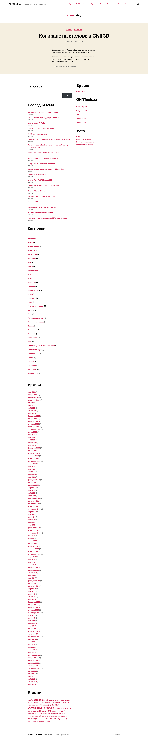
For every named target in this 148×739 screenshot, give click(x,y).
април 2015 (32, 623)
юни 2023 (31, 469)
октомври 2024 (34, 426)
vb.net (55, 705)
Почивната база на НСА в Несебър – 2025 (44, 152)
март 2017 (32, 578)
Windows (31, 286)
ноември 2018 (33, 570)
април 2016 (32, 596)
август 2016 (32, 588)
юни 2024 (31, 437)
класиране (55, 711)
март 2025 (32, 413)
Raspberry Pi (33, 270)
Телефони (32, 365)
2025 (51, 700)
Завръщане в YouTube (36, 123)
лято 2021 (32, 714)
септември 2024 (34, 429)
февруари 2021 (34, 527)
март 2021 (32, 525)
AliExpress (32, 238)
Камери (31, 326)
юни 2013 (31, 676)
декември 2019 (34, 546)
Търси (67, 95)
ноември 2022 (33, 485)
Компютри (32, 330)
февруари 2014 (34, 655)
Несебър (50, 707)
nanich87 (70, 42)
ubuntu (47, 705)
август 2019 (32, 557)
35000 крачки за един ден (37, 134)
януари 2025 (32, 418)
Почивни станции (35, 349)
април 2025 (32, 410)
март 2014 (32, 652)
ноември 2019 (33, 549)
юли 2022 (31, 490)
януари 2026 (32, 394)
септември (43, 719)
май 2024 (31, 440)
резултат (64, 716)
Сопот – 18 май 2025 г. (36, 191)
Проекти (93, 4)
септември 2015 (34, 612)
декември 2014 (34, 631)
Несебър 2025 (33, 202)
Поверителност (111, 4)
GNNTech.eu (80, 91)
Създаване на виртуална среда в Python (43, 185)
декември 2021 (34, 501)
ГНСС (78, 4)
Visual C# (31, 282)
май (47, 714)
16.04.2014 (80, 42)
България (35, 707)
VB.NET (31, 274)
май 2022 (31, 493)
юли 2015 (31, 615)
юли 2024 (31, 434)
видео (30, 711)
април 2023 (32, 474)
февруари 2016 (34, 602)
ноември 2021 (33, 503)
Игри (30, 314)
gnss (52, 702)
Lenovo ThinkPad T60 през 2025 (40, 180)
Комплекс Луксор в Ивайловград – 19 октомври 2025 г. (49, 139)
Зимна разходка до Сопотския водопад (43, 112)
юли (43, 721)
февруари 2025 (34, 416)
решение (33, 718)
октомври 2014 (34, 634)
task (33, 705)
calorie (30, 702)
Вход (78, 136)
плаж (62, 714)
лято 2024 (41, 713)
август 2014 (32, 639)
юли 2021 (31, 514)
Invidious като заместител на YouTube (42, 207)
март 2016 (32, 599)
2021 (31, 700)
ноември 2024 (33, 424)
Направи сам (33, 337)
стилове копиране (71, 67)
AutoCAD (69, 29)
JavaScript (32, 258)
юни (48, 721)
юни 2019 (31, 562)
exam (47, 702)
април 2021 (32, 522)
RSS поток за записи (84, 139)
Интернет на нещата (36, 322)
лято (62, 711)
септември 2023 (34, 461)
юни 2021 (31, 517)
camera (36, 702)
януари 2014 (32, 658)
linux (66, 702)
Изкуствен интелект (35, 318)
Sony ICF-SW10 (82, 110)
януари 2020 (32, 543)
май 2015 (31, 620)
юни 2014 (31, 644)
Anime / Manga (33, 246)
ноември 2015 (33, 610)
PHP (29, 262)
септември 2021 (34, 509)
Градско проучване (35, 306)
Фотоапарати (33, 373)
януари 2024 (32, 450)
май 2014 (31, 647)
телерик (54, 718)
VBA (29, 278)
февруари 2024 (34, 448)
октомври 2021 (34, 506)
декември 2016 (34, 586)
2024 (45, 700)
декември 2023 (34, 453)
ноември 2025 (33, 397)
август (68, 708)
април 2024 (32, 442)
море (54, 713)
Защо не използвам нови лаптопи (41, 212)
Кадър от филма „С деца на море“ (41, 128)
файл (64, 719)
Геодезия (31, 298)
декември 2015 (34, 607)
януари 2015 (32, 628)
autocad (56, 67)
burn (62, 700)
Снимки (85, 4)
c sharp (42, 702)
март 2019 (32, 565)
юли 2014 (31, 642)
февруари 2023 (34, 480)
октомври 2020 (34, 530)
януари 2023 (32, 482)
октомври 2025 (34, 400)
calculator (68, 700)
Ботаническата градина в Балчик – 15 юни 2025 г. (47, 169)
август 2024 (32, 432)
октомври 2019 (34, 551)
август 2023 (32, 464)
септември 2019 (34, 554)
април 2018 (32, 572)
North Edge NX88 (82, 107)
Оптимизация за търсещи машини (41, 345)
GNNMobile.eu (15, 4)
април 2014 (32, 650)
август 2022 (32, 487)
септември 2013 (34, 668)
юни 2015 (31, 618)
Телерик (31, 361)
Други (101, 4)
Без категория (33, 290)
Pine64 (30, 266)
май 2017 (31, 575)
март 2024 (32, 445)
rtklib (29, 705)
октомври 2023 (34, 458)
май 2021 (31, 519)
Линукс (30, 334)
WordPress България (84, 144)
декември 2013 (34, 660)
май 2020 (31, 538)
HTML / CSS (32, 254)
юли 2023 (31, 466)
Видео (71, 4)
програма (46, 716)
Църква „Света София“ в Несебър (41, 196)
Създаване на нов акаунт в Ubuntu (41, 163)
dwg (64, 67)
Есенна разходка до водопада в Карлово (44, 117)
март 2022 (32, 495)
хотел (30, 721)
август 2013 (32, 671)
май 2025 (31, 408)
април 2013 (32, 681)
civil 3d (60, 67)
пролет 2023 (55, 716)
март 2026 (32, 392)
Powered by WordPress (62, 735)
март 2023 (32, 477)
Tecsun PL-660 (81, 118)
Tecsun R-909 (81, 122)
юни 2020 (31, 535)
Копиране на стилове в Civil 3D (74, 35)
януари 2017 (32, 583)
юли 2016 (31, 591)
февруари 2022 (34, 498)
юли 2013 (31, 673)
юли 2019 (31, 559)
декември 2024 (34, 421)
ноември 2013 (33, 663)
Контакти (128, 4)
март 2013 (32, 684)
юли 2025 (31, 402)
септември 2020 (34, 533)
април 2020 (32, 541)
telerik (39, 705)
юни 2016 (31, 594)
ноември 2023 (33, 456)
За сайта (120, 4)
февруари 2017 (34, 580)
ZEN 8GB (79, 114)
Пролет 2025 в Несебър (37, 174)
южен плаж (37, 721)
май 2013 (31, 679)
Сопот (30, 357)
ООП (29, 342)
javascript (59, 702)
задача (37, 711)
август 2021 (32, 511)
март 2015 (32, 626)
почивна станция (34, 716)
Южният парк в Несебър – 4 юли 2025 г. (43, 158)
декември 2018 (34, 567)
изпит (46, 711)
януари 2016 (32, 604)
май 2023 (31, 472)
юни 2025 (31, 405)
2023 (37, 700)
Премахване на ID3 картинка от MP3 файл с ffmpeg (47, 218)
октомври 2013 (34, 666)
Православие (33, 353)
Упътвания (78, 29)
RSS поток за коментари (86, 142)
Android (31, 242)
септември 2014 (34, 636)
